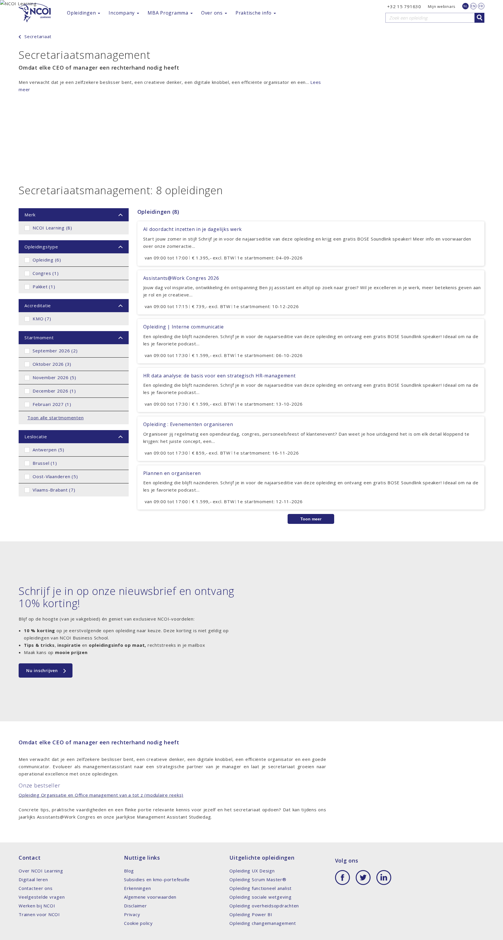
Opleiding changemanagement (262, 923)
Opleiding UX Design (251, 871)
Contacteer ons (36, 888)
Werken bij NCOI (37, 906)
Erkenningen (137, 888)
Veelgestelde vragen (42, 897)
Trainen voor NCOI (39, 914)
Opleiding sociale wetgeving (260, 897)
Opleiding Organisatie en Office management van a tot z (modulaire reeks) (101, 795)
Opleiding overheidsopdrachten (264, 906)
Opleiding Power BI (250, 914)
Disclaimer (135, 906)
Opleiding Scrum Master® (257, 879)
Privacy (132, 914)
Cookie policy (138, 923)
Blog (129, 871)
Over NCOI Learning (41, 871)
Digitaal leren (33, 879)
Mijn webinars (442, 6)
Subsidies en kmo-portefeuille (157, 879)
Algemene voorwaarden (150, 897)
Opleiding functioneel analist (260, 888)
